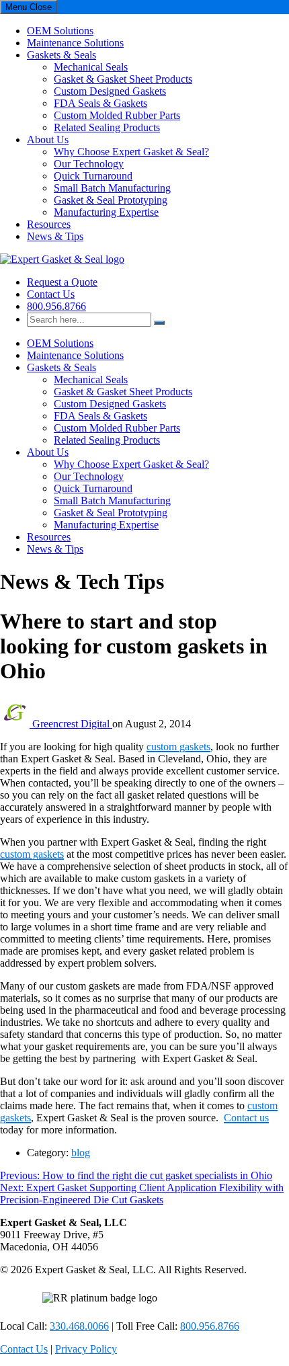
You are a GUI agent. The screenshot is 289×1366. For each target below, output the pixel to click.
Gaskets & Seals (61, 55)
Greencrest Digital (72, 723)
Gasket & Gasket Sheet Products (123, 79)
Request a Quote (62, 282)
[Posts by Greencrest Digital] (16, 723)
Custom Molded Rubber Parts (117, 115)
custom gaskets (178, 746)
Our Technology (89, 163)
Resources (49, 224)
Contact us (246, 1117)
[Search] (159, 323)
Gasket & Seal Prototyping (110, 200)
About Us (48, 139)
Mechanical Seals (91, 67)
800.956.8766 (56, 306)
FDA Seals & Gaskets (100, 103)
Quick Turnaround (93, 176)
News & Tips (55, 236)
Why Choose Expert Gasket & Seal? (131, 151)
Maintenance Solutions (75, 42)
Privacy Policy (86, 1349)
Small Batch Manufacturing (112, 188)
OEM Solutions (60, 30)
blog (80, 1152)
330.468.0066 (79, 1326)
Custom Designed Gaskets (110, 91)
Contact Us (51, 294)
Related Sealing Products (107, 127)
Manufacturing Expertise (106, 212)
